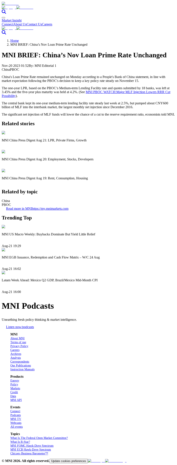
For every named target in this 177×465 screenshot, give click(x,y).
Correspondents (19, 361)
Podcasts (15, 415)
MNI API (16, 400)
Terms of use (18, 342)
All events (16, 426)
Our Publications (20, 365)
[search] (4, 12)
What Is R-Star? (20, 441)
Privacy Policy (19, 346)
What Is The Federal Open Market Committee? (39, 438)
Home (14, 40)
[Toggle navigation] (3, 17)
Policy (14, 384)
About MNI (17, 338)
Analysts (15, 357)
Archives (15, 353)
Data (13, 396)
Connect (7, 24)
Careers (47, 24)
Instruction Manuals (22, 369)
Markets (15, 388)
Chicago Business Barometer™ (29, 453)
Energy (14, 380)
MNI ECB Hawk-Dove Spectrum (30, 449)
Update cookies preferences (68, 461)
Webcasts (15, 422)
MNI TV (15, 419)
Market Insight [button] (12, 20)
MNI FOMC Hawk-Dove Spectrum (32, 445)
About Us (20, 24)
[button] (88, 7)
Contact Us (34, 24)
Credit (14, 392)
